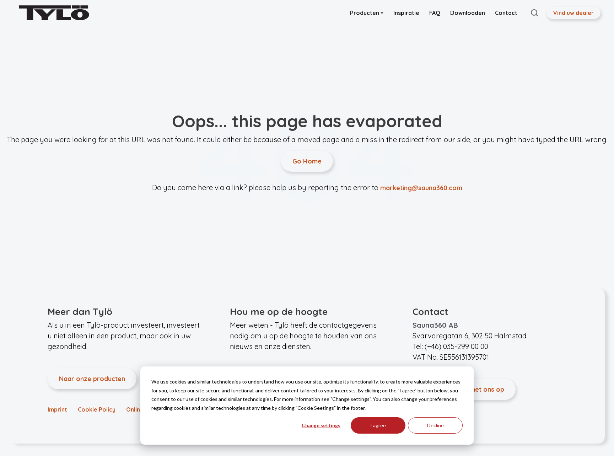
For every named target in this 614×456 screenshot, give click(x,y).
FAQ (434, 12)
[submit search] (534, 12)
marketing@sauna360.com (421, 188)
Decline (435, 425)
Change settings (321, 425)
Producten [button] (365, 12)
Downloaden (467, 12)
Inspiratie (406, 12)
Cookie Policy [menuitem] (96, 409)
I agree (378, 425)
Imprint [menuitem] (57, 409)
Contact (506, 12)
